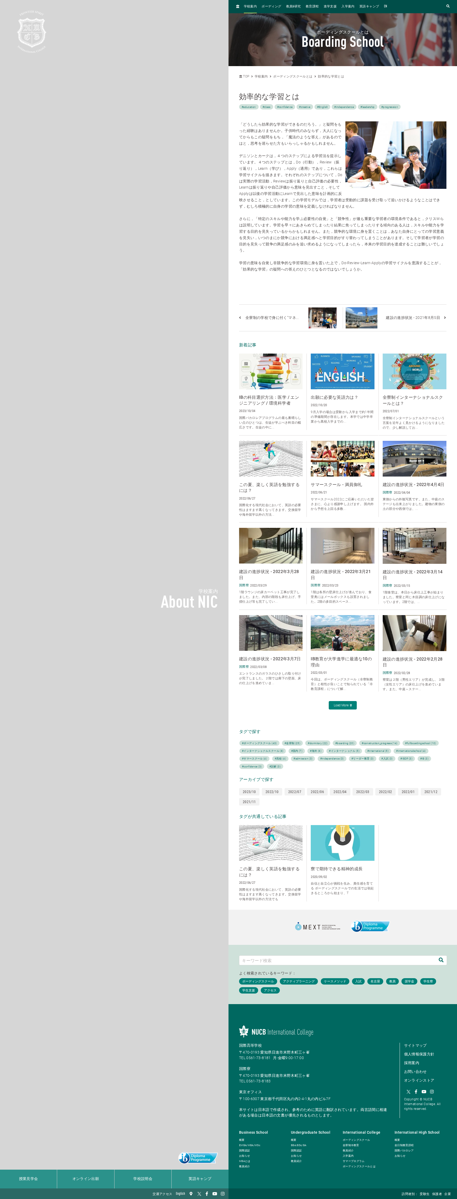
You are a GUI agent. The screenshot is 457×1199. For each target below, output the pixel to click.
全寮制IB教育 (351, 1145)
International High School (417, 1132)
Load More (341, 705)
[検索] (441, 960)
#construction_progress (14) (379, 743)
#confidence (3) (252, 766)
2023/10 (249, 792)
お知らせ (244, 1155)
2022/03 (362, 792)
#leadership (367, 107)
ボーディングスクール (356, 1139)
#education (249, 107)
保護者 (437, 1194)
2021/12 (430, 792)
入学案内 (347, 6)
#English (322, 107)
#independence (344, 107)
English (180, 1194)
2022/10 (272, 792)
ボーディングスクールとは (292, 76)
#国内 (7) (296, 750)
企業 (447, 1194)
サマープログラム (354, 1161)
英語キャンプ (200, 1179)
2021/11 (249, 802)
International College (361, 1132)
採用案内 (411, 1063)
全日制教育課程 (404, 1145)
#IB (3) (424, 758)
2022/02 (385, 792)
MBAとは (244, 1161)
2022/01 (408, 792)
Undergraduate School (310, 1132)
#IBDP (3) (406, 758)
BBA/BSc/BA (299, 1145)
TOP (245, 76)
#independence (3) (332, 758)
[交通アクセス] (191, 1193)
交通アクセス (162, 1194)
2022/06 (317, 792)
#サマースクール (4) (254, 758)
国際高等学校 (250, 1045)
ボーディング (271, 6)
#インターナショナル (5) (344, 750)
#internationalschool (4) (411, 750)
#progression (389, 107)
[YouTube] (215, 1193)
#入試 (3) (386, 758)
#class (267, 107)
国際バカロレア (404, 1150)
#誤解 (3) (275, 766)
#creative (304, 107)
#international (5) (378, 750)
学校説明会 (142, 1179)
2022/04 (339, 792)
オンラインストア (419, 1080)
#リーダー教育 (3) (362, 758)
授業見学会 (28, 1179)
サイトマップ (415, 1045)
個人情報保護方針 (419, 1054)
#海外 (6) (315, 750)
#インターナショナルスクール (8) (262, 750)
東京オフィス (250, 1092)
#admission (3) (303, 758)
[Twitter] (199, 1193)
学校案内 (250, 6)
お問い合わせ (415, 1071)
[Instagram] (223, 1193)
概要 (242, 1139)
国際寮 (244, 1069)
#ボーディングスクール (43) (259, 743)
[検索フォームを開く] (448, 6)
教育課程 (312, 6)
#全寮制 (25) (292, 743)
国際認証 (244, 1150)
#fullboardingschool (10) (420, 743)
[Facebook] (207, 1193)
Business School (253, 1132)
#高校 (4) (280, 758)
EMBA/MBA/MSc (249, 1145)
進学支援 (330, 6)
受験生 (424, 1194)
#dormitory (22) (317, 743)
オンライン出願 (85, 1179)
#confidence (285, 107)
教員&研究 (293, 6)
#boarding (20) (344, 743)
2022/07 (294, 792)
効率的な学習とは (331, 76)
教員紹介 (244, 1166)
